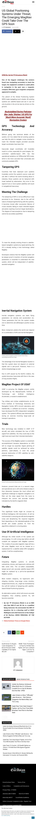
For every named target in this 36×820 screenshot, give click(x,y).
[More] (23, 31)
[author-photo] (18, 667)
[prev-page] (3, 717)
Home (3, 6)
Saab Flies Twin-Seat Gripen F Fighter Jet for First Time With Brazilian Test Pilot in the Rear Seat (17, 740)
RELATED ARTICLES (8, 679)
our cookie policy (5, 815)
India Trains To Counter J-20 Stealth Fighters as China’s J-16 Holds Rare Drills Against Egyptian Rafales (16, 747)
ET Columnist (7, 27)
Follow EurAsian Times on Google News (17, 621)
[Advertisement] (18, 54)
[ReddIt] (22, 632)
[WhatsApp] (18, 632)
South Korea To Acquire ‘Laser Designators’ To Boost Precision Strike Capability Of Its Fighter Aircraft (9, 647)
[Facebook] (9, 632)
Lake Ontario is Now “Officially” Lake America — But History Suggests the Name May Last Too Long (17, 735)
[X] (14, 632)
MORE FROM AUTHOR (23, 679)
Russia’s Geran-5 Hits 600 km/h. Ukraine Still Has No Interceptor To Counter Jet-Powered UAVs (18, 754)
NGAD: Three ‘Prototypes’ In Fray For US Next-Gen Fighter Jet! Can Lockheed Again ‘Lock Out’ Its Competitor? (26, 647)
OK (33, 817)
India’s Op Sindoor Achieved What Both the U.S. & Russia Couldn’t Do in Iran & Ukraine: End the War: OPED (17, 728)
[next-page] (6, 717)
